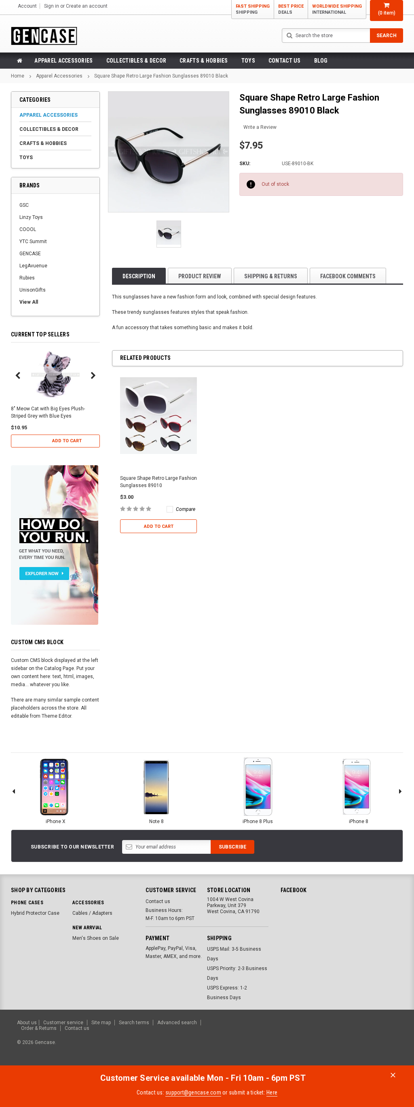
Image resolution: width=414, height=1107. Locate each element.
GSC (24, 205)
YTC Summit (33, 241)
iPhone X (55, 821)
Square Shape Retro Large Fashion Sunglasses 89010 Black (161, 76)
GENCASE (30, 253)
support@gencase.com (193, 1092)
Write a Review (260, 127)
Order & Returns (39, 1028)
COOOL (27, 229)
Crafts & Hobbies (204, 60)
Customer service (63, 1022)
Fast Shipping (253, 9)
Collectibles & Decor (136, 60)
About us (27, 1022)
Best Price (291, 9)
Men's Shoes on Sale (95, 938)
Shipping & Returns (270, 276)
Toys (248, 60)
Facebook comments (348, 276)
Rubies (27, 278)
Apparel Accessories (63, 60)
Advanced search (177, 1022)
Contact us (284, 60)
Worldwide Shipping (337, 9)
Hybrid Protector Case (35, 913)
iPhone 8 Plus (258, 821)
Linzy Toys (31, 217)
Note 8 (156, 821)
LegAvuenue (33, 266)
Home (17, 76)
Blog (321, 60)
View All (28, 302)
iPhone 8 (358, 821)
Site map (101, 1022)
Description (139, 276)
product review (199, 276)
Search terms (134, 1022)
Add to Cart (67, 440)
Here (271, 1092)
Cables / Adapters (92, 913)
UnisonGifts (32, 290)
